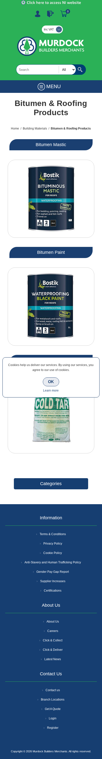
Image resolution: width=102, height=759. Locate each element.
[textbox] (46, 70)
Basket (63, 14)
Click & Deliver (53, 650)
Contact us (53, 690)
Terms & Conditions (53, 534)
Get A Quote (53, 709)
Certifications (52, 590)
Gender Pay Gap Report (52, 572)
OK (51, 382)
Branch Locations (52, 699)
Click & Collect (52, 640)
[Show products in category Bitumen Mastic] (51, 198)
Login (52, 718)
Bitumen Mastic (51, 144)
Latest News (52, 659)
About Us (53, 621)
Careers (52, 631)
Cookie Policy (52, 553)
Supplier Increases (52, 581)
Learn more (51, 390)
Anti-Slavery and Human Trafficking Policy (53, 562)
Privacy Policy (52, 543)
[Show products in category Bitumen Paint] (51, 306)
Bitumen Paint (51, 252)
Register (38, 14)
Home (15, 128)
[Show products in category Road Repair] (51, 414)
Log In (50, 14)
